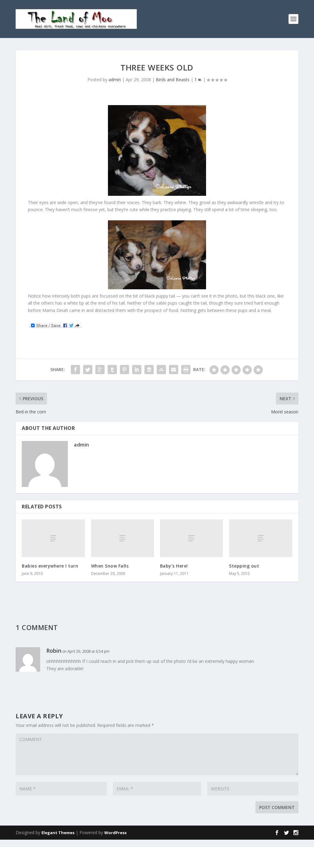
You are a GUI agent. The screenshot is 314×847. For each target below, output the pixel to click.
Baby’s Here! (174, 566)
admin (115, 79)
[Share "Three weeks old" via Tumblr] (112, 369)
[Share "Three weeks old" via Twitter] (88, 369)
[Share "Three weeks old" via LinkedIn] (137, 369)
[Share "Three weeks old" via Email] (173, 369)
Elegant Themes (58, 832)
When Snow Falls (110, 566)
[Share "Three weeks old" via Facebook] (75, 369)
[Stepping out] (260, 538)
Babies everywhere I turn (50, 566)
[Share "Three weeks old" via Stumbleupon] (161, 369)
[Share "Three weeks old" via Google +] (100, 369)
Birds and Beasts (173, 79)
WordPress (115, 832)
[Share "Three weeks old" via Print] (186, 369)
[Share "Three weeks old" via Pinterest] (124, 369)
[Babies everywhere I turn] (53, 538)
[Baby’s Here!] (191, 538)
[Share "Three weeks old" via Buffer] (149, 369)
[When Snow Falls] (122, 538)
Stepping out (244, 566)
